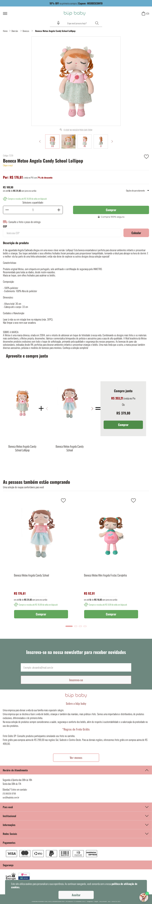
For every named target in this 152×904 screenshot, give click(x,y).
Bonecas (26, 30)
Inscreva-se (76, 680)
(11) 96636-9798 (9, 793)
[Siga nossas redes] (76, 833)
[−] (7, 210)
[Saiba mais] (76, 757)
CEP (5, 226)
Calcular (136, 233)
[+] (59, 210)
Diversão (14, 30)
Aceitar (76, 895)
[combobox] (76, 23)
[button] (58, 23)
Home (5, 30)
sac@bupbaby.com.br (11, 797)
